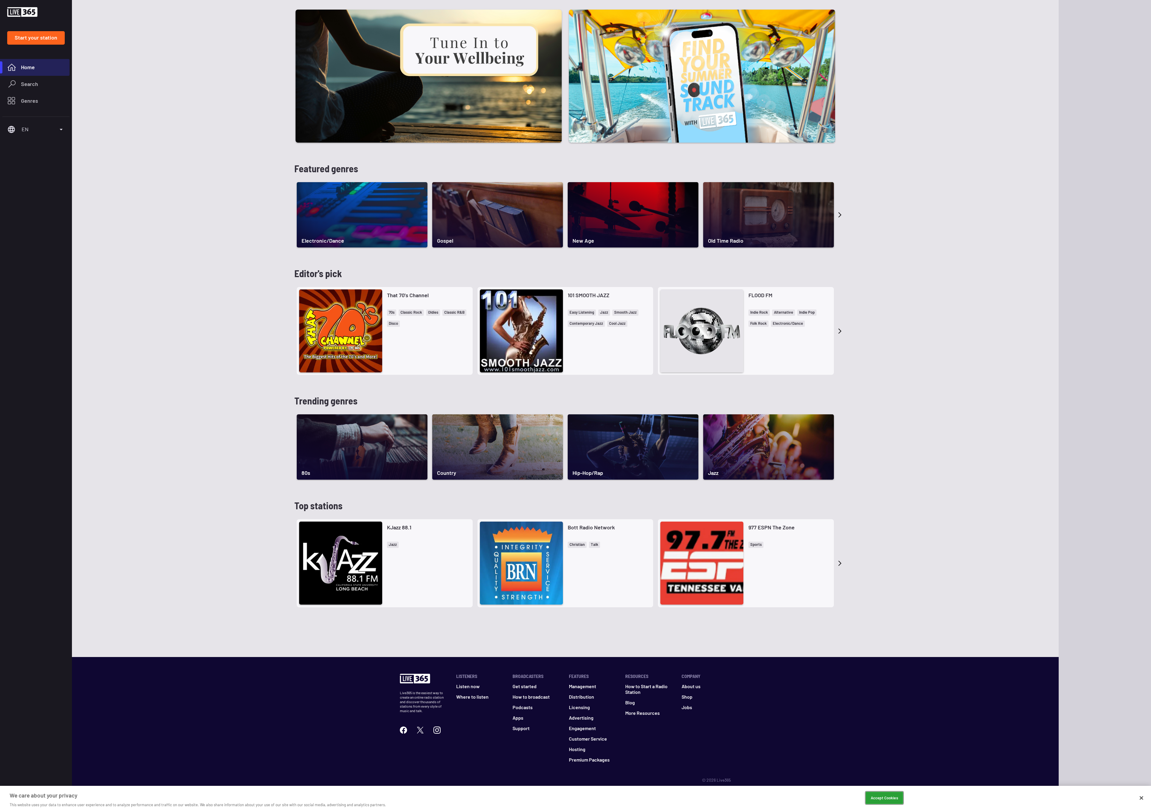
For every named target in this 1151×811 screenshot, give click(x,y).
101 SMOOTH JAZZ (588, 295)
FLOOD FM (760, 295)
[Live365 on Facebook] (403, 729)
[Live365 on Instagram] (437, 729)
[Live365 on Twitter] (420, 729)
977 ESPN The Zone (771, 527)
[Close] (1141, 797)
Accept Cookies (884, 797)
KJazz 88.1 (399, 527)
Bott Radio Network (591, 527)
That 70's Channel (408, 295)
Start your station (36, 37)
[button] (391, 312)
